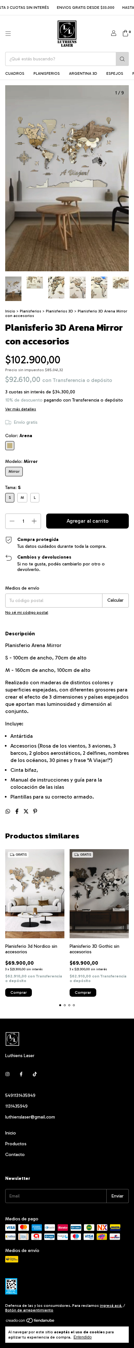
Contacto (15, 1154)
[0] (125, 34)
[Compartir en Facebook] (17, 811)
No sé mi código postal (26, 612)
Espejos (114, 73)
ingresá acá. (111, 1305)
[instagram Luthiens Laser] (7, 1074)
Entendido (83, 1337)
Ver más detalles (20, 409)
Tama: (13, 487)
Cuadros (14, 73)
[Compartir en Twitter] (26, 811)
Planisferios (47, 73)
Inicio (10, 311)
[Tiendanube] (30, 1322)
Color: (18, 435)
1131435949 (16, 1106)
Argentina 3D (83, 73)
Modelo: (21, 461)
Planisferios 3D (59, 311)
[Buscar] (122, 59)
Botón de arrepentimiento (29, 1310)
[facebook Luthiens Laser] (21, 1074)
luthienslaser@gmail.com (30, 1117)
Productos (15, 1144)
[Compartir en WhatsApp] (8, 811)
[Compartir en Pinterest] (35, 811)
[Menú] (8, 34)
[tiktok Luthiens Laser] (35, 1074)
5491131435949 (20, 1095)
